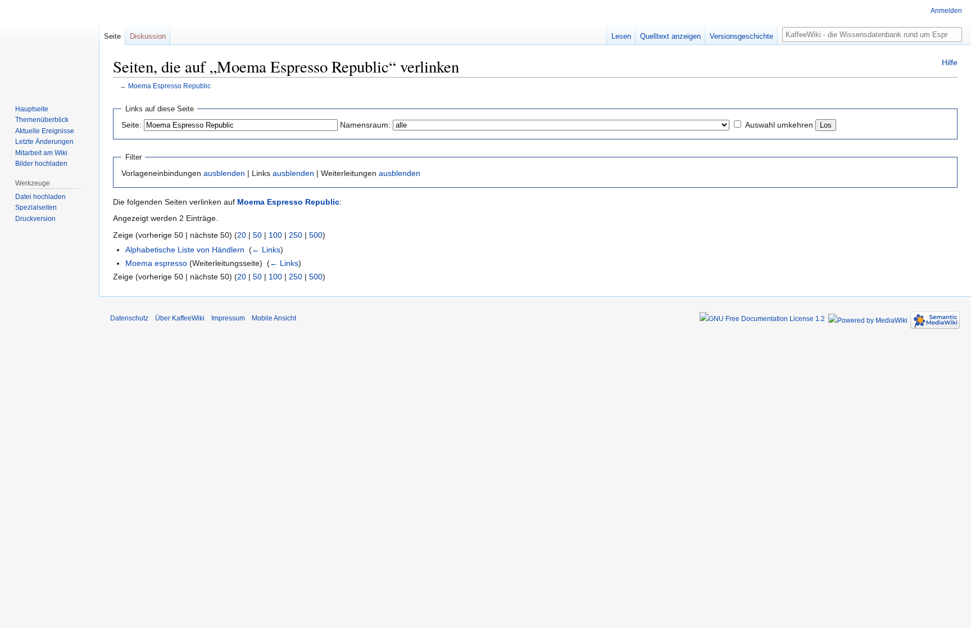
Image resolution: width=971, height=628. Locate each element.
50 (257, 235)
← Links (266, 249)
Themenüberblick (42, 120)
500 (316, 235)
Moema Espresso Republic (169, 85)
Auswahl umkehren (779, 124)
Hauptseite (31, 109)
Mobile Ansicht (274, 318)
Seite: (131, 124)
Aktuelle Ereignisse (44, 131)
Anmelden (946, 11)
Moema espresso (156, 263)
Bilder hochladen (41, 164)
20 (241, 235)
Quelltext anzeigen (670, 36)
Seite (112, 36)
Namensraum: (365, 124)
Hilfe (950, 62)
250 (295, 235)
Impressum (228, 318)
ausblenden (224, 173)
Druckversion (35, 219)
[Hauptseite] (49, 45)
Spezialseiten (36, 207)
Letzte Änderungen (44, 142)
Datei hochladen (40, 197)
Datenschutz (129, 318)
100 (275, 235)
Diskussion (148, 36)
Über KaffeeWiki (180, 318)
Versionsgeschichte (741, 36)
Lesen (621, 36)
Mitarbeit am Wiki (41, 153)
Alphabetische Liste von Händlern (184, 249)
